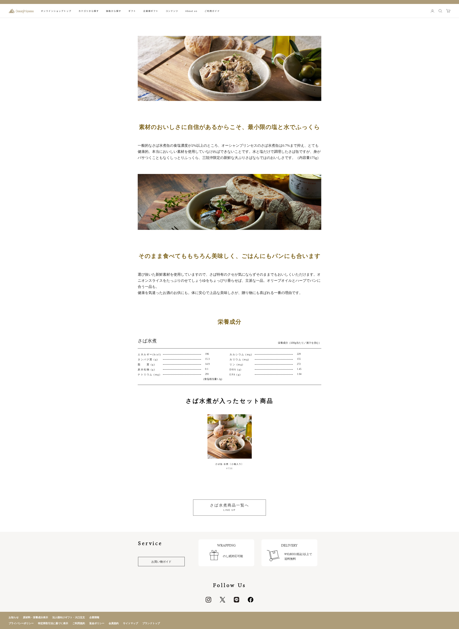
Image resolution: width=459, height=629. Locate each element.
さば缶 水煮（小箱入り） (229, 463)
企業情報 (94, 617)
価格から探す (113, 10)
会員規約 (114, 623)
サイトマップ (130, 623)
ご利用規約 (78, 623)
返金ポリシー (96, 623)
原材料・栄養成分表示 (35, 617)
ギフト (132, 10)
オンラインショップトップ (56, 10)
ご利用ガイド (212, 10)
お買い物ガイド (161, 561)
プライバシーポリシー (21, 623)
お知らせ (14, 617)
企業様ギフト (150, 10)
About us (191, 10)
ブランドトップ (151, 623)
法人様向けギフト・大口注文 (68, 617)
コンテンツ (172, 10)
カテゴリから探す (89, 10)
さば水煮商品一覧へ (229, 507)
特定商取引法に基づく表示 (53, 623)
